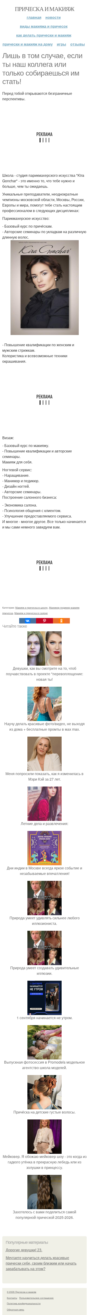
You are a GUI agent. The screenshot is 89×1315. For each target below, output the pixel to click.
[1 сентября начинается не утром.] (44, 1012)
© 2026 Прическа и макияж (21, 1291)
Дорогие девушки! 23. (24, 1250)
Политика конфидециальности (24, 1303)
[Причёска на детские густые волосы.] (44, 1106)
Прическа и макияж (44, 9)
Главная (34, 17)
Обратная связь (15, 1309)
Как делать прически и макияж (43, 35)
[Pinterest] (44, 620)
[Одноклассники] (61, 620)
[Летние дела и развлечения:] (44, 818)
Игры (61, 44)
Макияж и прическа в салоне (31, 613)
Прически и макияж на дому (28, 44)
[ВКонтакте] (27, 620)
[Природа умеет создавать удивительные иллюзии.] (44, 962)
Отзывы (77, 44)
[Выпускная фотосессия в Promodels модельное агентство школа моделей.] (44, 1056)
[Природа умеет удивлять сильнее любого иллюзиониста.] (44, 912)
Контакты (12, 1297)
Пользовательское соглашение (36, 1297)
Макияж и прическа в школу (31, 607)
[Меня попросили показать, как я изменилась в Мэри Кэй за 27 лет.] (44, 768)
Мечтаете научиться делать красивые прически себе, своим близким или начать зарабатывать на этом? (41, 1263)
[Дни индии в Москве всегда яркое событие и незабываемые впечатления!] (44, 862)
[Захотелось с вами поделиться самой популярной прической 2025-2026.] (44, 1206)
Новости (53, 17)
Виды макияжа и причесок (44, 26)
